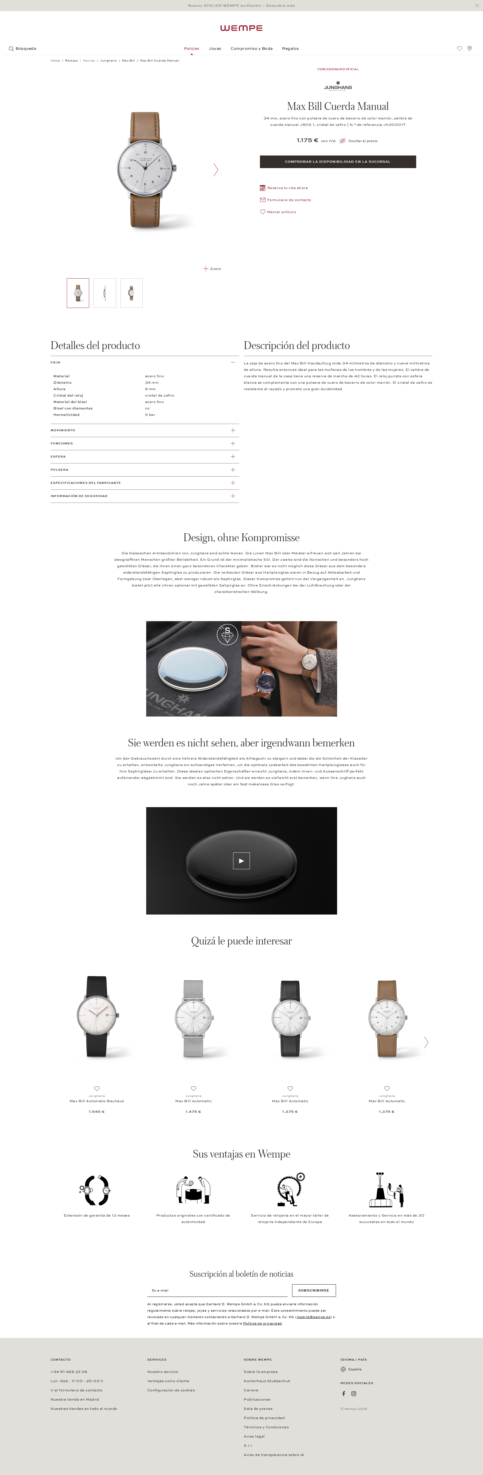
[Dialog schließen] (478, 6)
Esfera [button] (58, 456)
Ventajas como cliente (168, 1381)
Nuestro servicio (162, 1372)
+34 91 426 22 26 (69, 1372)
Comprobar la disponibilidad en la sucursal (338, 162)
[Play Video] (241, 860)
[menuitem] (459, 48)
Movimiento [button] (63, 430)
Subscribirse (314, 1290)
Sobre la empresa (261, 1372)
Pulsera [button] (59, 470)
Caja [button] (55, 362)
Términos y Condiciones (266, 1427)
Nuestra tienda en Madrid (75, 1399)
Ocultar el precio (363, 141)
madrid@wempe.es (314, 1317)
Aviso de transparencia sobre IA (274, 1455)
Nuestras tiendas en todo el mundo (84, 1408)
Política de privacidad (262, 1323)
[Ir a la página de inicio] (241, 28)
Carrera (251, 1390)
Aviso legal (254, 1436)
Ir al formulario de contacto (76, 1390)
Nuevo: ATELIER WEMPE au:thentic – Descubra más (241, 5)
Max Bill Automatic (193, 1101)
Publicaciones (257, 1399)
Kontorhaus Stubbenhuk (267, 1381)
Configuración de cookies (171, 1390)
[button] (284, 188)
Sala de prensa (258, 1408)
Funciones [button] (62, 443)
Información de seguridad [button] (79, 496)
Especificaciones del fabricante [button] (86, 483)
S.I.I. (248, 1445)
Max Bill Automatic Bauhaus (97, 1101)
